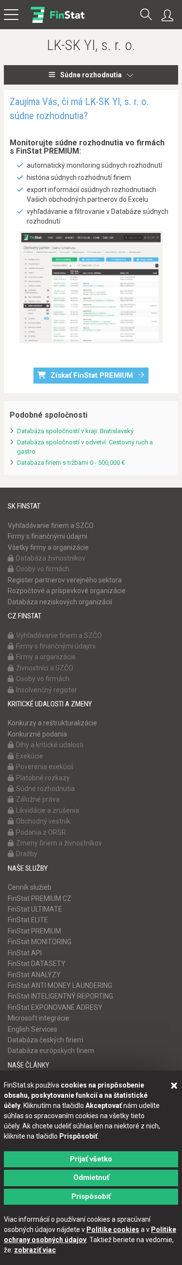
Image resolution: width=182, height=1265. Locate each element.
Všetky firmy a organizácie (48, 547)
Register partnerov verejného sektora (65, 580)
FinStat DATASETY (37, 963)
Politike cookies (112, 1229)
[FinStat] (57, 21)
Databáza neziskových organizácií (60, 602)
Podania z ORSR (41, 832)
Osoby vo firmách (42, 569)
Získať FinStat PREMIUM (91, 375)
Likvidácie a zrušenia (47, 810)
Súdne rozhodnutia (91, 75)
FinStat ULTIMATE (35, 909)
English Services (32, 1029)
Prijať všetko (91, 1159)
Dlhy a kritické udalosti (49, 745)
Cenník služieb (29, 887)
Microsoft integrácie (38, 1018)
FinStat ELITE (28, 920)
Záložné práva (38, 799)
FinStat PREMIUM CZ (39, 898)
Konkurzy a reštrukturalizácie (52, 723)
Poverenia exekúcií (44, 767)
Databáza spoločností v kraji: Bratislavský (75, 431)
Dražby (26, 854)
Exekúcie (29, 756)
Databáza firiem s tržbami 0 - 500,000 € (71, 462)
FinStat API (25, 953)
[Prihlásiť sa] (170, 15)
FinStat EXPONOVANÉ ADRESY (55, 1007)
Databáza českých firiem (45, 1040)
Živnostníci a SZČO (44, 668)
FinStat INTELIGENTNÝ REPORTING (60, 996)
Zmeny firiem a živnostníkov (59, 843)
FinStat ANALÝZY (34, 975)
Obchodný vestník (43, 821)
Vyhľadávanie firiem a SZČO (51, 525)
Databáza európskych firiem (51, 1050)
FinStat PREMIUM (34, 931)
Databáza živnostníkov (50, 558)
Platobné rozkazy (43, 778)
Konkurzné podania (37, 734)
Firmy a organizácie (46, 657)
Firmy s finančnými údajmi (47, 536)
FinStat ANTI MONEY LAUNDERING (60, 985)
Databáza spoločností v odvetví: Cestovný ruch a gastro (85, 447)
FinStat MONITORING (39, 942)
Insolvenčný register (46, 690)
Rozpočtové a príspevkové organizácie (67, 591)
